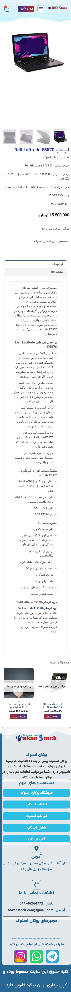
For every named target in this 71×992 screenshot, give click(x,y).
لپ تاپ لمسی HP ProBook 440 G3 (52, 706)
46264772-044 (31, 903)
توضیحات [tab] (57, 264)
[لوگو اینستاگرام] (20, 956)
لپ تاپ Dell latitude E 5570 (35, 608)
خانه (66, 157)
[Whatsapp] (36, 956)
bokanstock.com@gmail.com (30, 910)
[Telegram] (52, 956)
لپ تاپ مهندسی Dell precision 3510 (18, 706)
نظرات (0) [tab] (57, 272)
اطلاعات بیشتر (52, 716)
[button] (41, 8)
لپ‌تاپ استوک (51, 157)
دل (54, 241)
